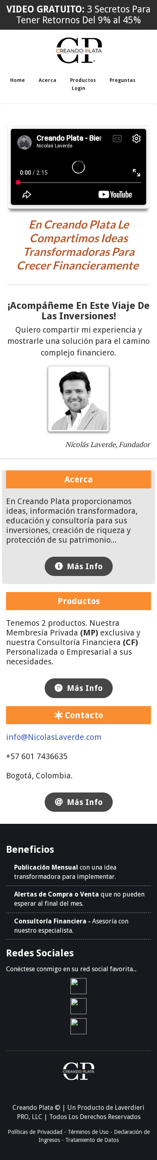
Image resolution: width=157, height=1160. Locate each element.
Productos (83, 80)
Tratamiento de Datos (92, 1140)
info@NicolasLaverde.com (53, 737)
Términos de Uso (88, 1132)
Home (17, 80)
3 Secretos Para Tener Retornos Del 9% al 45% (83, 15)
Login (78, 88)
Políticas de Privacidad (35, 1132)
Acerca (47, 80)
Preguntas (122, 80)
